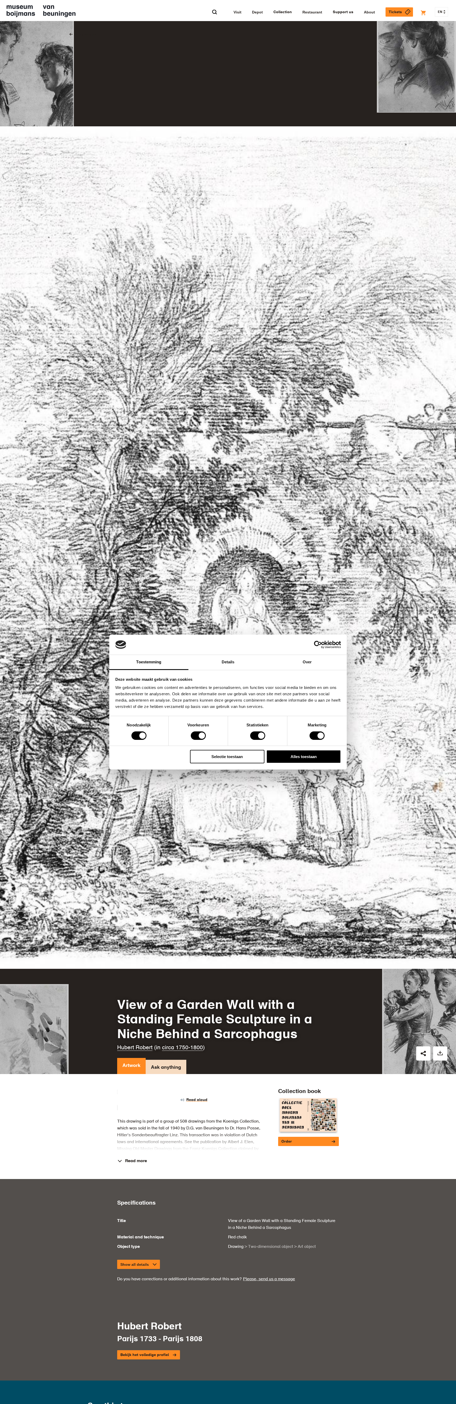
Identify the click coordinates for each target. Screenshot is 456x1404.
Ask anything (166, 1067)
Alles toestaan (304, 756)
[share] (423, 1053)
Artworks (87, 34)
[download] (440, 1053)
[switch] (198, 735)
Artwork (131, 1065)
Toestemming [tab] (148, 662)
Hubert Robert (135, 1048)
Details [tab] (228, 662)
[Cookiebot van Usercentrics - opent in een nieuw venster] (318, 645)
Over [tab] (307, 662)
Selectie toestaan (227, 756)
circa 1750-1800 (182, 1048)
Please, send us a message (269, 1279)
